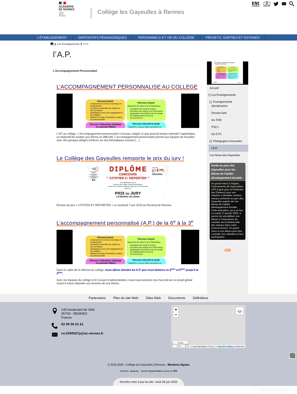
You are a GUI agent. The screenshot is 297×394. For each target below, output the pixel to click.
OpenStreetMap (225, 346)
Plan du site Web (125, 298)
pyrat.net (134, 371)
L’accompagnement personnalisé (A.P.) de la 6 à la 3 (125, 223)
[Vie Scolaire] (267, 4)
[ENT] (256, 4)
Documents (176, 298)
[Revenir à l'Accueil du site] (53, 44)
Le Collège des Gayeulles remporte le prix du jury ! (120, 158)
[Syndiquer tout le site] (227, 250)
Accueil (214, 88)
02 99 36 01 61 (72, 324)
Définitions (200, 298)
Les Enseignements (68, 43)
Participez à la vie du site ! (274, 389)
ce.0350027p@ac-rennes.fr (82, 333)
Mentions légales (179, 364)
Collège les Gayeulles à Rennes (140, 11)
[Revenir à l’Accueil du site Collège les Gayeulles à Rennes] (66, 9)
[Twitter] (276, 4)
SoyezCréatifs (155, 371)
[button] (292, 4)
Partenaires (97, 298)
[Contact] (284, 4)
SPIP (175, 371)
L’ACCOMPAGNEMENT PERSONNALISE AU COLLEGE (127, 86)
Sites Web (153, 298)
